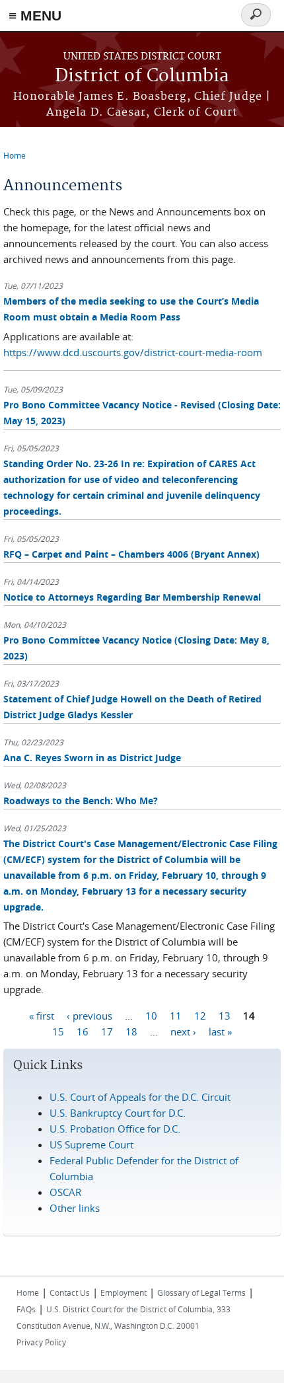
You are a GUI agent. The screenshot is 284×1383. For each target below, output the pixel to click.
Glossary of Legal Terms (201, 1292)
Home (14, 155)
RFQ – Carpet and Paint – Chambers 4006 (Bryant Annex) (131, 554)
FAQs (26, 1309)
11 (176, 1015)
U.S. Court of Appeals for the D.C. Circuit (140, 1096)
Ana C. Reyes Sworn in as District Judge (92, 757)
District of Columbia (142, 76)
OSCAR (65, 1192)
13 (225, 1015)
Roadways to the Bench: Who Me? (80, 800)
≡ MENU (35, 15)
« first (41, 1015)
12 (200, 1015)
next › (183, 1030)
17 (107, 1030)
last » (220, 1030)
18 (131, 1030)
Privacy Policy (41, 1342)
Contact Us (70, 1292)
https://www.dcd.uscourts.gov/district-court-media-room (132, 352)
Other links (75, 1208)
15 (58, 1030)
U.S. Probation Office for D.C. (115, 1128)
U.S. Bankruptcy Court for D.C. (118, 1112)
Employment (123, 1292)
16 (83, 1030)
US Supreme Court (91, 1144)
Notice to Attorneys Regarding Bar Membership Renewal (132, 597)
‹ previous (89, 1015)
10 (151, 1015)
